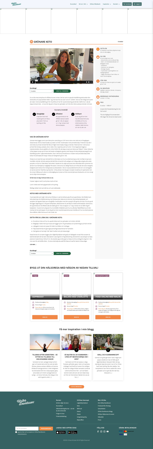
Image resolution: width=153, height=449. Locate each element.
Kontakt (115, 4)
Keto (78, 406)
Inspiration (106, 4)
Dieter (79, 414)
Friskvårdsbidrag (61, 416)
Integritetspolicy (82, 417)
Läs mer (32, 244)
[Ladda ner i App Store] (61, 432)
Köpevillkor (80, 420)
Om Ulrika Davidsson (104, 403)
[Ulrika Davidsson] (98, 431)
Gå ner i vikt (82, 4)
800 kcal (79, 408)
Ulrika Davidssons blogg (105, 411)
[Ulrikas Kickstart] (104, 431)
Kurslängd (33, 88)
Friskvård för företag (104, 406)
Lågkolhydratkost (82, 403)
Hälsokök (101, 417)
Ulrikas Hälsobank (95, 4)
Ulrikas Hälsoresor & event (106, 414)
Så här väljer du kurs (62, 403)
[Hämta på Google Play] (73, 432)
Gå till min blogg (76, 386)
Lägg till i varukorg (62, 91)
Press (99, 420)
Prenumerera (46, 428)
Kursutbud (73, 4)
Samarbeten (101, 408)
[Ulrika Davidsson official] (101, 431)
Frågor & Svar (60, 413)
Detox (79, 411)
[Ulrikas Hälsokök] (107, 431)
